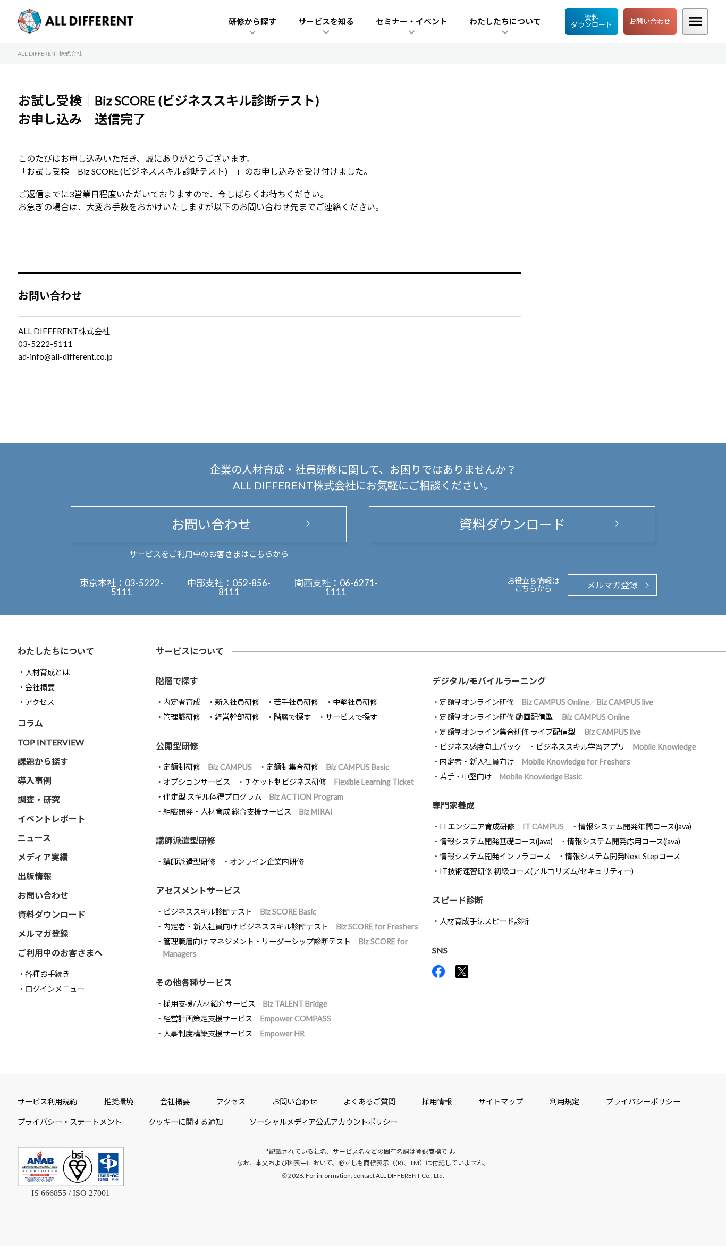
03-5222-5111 (137, 587)
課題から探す (43, 761)
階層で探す (292, 716)
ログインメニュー (55, 988)
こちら (261, 554)
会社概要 (40, 687)
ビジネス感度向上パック (480, 746)
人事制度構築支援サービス (234, 1033)
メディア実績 (43, 857)
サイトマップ (500, 1101)
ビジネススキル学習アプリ (616, 746)
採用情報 (437, 1101)
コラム (30, 723)
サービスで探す (351, 716)
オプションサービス (196, 781)
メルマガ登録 (612, 585)
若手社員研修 (296, 702)
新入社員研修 (237, 702)
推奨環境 (118, 1101)
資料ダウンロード (591, 21)
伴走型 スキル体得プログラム (253, 796)
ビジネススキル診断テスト (239, 911)
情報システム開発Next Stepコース (622, 856)
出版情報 (35, 876)
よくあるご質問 (369, 1101)
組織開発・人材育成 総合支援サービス (248, 811)
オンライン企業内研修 (267, 861)
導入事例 (35, 780)
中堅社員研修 (355, 702)
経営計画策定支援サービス (247, 1018)
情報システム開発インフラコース (495, 856)
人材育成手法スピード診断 (484, 921)
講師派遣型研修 (189, 861)
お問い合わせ (650, 21)
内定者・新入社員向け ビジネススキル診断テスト (290, 926)
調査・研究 (39, 799)
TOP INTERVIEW (51, 742)
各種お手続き (47, 973)
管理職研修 (181, 716)
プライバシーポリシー (643, 1101)
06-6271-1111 (351, 587)
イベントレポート (52, 818)
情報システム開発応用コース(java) (623, 841)
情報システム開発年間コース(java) (634, 826)
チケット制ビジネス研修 (329, 781)
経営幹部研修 (237, 716)
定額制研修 (207, 766)
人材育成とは (47, 672)
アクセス (39, 702)
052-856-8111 (244, 587)
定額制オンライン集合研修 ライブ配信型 (540, 731)
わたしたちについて (56, 651)
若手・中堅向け (511, 776)
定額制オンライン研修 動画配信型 (535, 716)
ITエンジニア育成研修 (502, 826)
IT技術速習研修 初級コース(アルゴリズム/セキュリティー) (537, 871)
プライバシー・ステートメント (70, 1121)
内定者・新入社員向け (535, 761)
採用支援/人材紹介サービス (245, 1003)
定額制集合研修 (327, 766)
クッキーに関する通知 (185, 1121)
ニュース (34, 838)
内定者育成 (181, 702)
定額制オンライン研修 (546, 702)
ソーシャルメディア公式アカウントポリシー (323, 1121)
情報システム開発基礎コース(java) (496, 841)
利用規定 (564, 1101)
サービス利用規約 (47, 1101)
